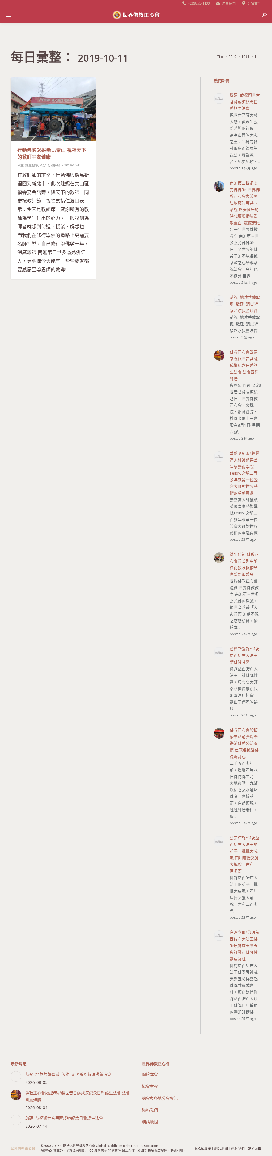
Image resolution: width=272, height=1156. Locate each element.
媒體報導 (31, 165)
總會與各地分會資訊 (160, 1098)
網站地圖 (150, 1122)
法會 (43, 165)
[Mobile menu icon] (8, 15)
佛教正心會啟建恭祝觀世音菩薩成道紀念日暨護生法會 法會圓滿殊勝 (77, 1096)
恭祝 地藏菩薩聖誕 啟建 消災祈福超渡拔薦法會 (68, 1074)
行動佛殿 (54, 165)
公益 (20, 165)
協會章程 (150, 1086)
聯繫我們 (229, 3)
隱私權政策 (202, 1148)
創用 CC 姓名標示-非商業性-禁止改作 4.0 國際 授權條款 (121, 1150)
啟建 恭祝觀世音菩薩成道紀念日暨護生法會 (64, 1118)
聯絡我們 (150, 1110)
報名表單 (254, 1148)
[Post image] (16, 1076)
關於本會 (150, 1074)
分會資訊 (254, 3)
